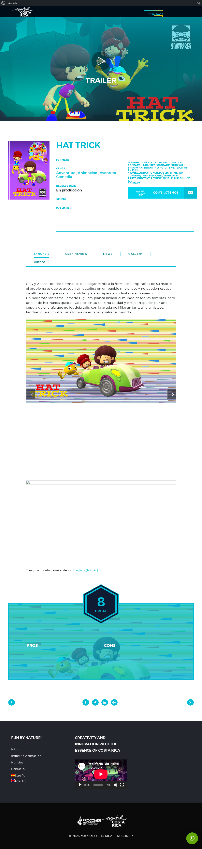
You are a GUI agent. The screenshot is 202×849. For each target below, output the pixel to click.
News (108, 253)
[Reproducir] (80, 785)
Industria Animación (26, 756)
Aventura (108, 173)
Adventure (65, 173)
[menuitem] (3, 3)
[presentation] (30, 394)
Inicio (15, 749)
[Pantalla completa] (122, 785)
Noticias (17, 762)
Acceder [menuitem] (13, 3)
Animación (87, 173)
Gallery (135, 253)
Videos (40, 262)
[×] (192, 838)
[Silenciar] (116, 785)
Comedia (64, 176)
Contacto (18, 769)
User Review (76, 253)
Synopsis (42, 253)
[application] (101, 774)
